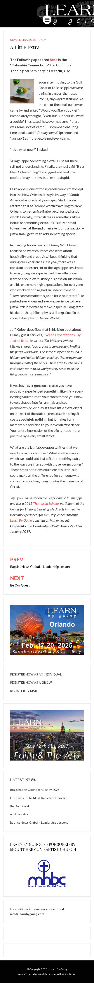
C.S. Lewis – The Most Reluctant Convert (38, 798)
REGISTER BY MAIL (24, 691)
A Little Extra (19, 814)
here (53, 59)
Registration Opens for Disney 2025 (34, 789)
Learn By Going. (21, 520)
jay (44, 39)
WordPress (70, 974)
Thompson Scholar (46, 503)
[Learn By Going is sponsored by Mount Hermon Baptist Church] (47, 873)
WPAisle (42, 974)
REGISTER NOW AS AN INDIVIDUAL (36, 674)
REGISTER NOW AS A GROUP (31, 682)
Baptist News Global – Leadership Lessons (39, 822)
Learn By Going (58, 969)
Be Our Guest (19, 806)
